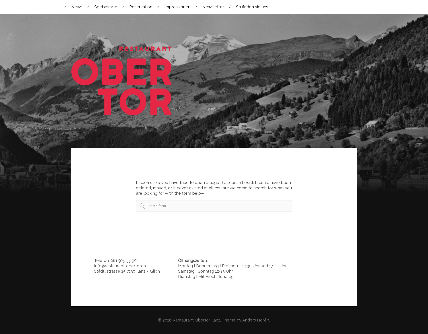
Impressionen (177, 6)
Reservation (140, 6)
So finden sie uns (252, 6)
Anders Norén (255, 320)
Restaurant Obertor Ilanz (196, 320)
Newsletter (213, 6)
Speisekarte (105, 6)
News (76, 6)
